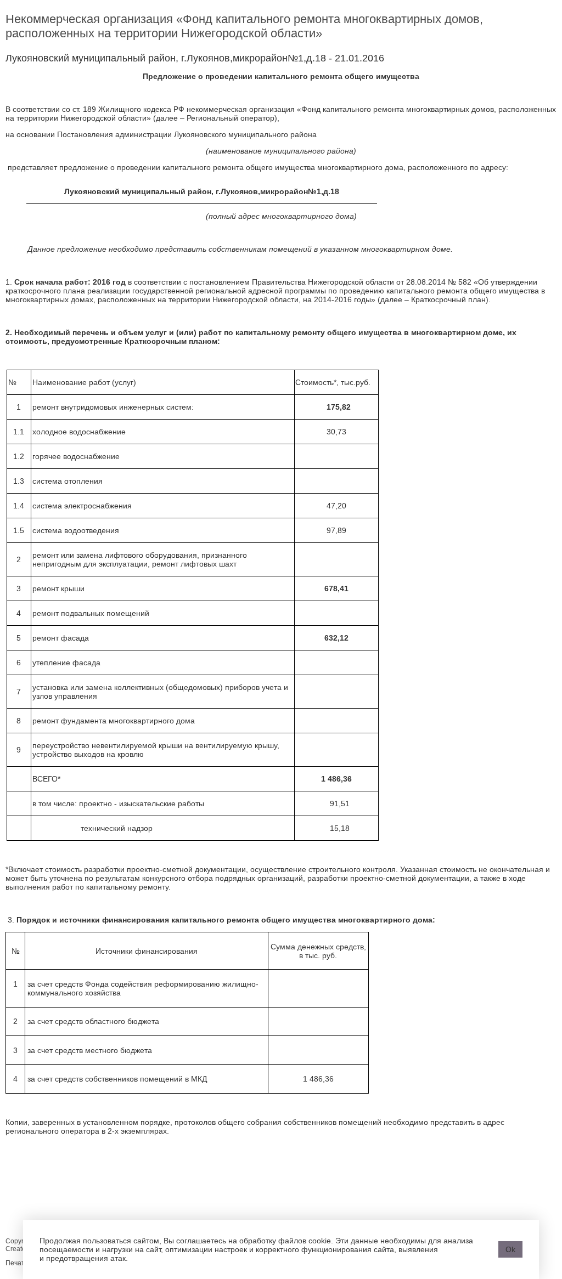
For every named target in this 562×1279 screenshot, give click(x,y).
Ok (510, 1249)
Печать (16, 1263)
